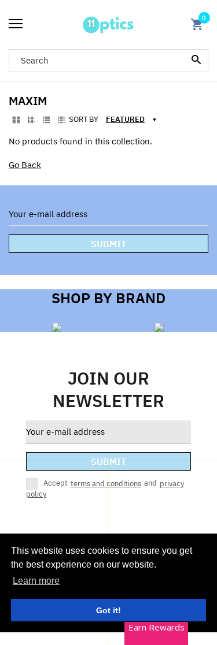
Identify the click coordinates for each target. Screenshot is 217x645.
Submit (108, 243)
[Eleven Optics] (108, 24)
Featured (125, 119)
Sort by (83, 119)
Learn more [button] (36, 581)
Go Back (25, 164)
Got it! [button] (108, 610)
